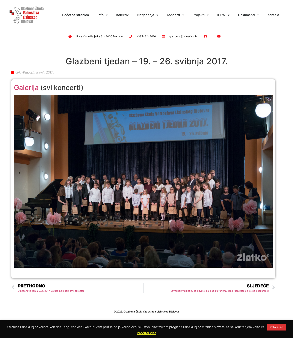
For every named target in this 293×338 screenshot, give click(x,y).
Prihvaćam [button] (276, 327)
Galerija (26, 87)
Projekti (199, 15)
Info (101, 15)
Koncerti (173, 15)
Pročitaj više (146, 333)
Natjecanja (145, 15)
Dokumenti (246, 15)
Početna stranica (75, 15)
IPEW (221, 15)
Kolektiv (122, 15)
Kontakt (273, 15)
